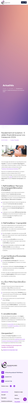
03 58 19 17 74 (6, 349)
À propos (3, 398)
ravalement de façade (19, 339)
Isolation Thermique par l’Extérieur (10, 168)
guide (10, 176)
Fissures (17, 398)
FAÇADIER (17, 401)
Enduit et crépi (19, 392)
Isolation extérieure (6, 401)
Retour (6, 126)
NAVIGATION (4, 392)
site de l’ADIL (10, 324)
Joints (16, 395)
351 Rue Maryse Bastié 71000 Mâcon (14, 372)
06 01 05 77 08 (13, 349)
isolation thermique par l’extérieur (10, 341)
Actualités (11, 88)
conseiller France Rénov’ (13, 325)
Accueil (4, 88)
